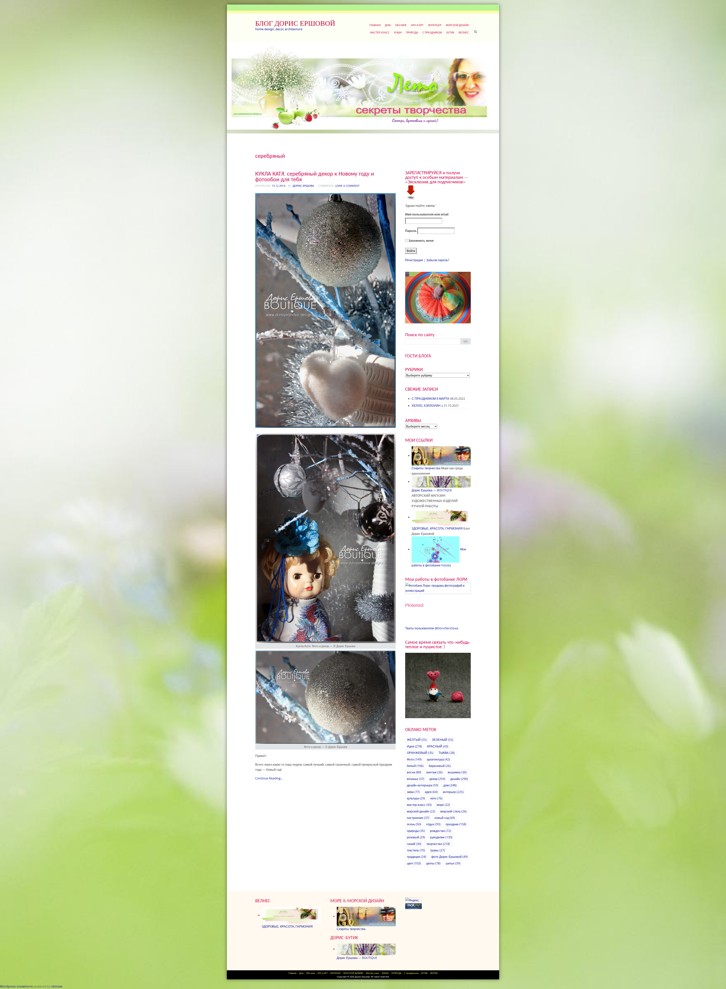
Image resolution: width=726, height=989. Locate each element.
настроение (418, 818)
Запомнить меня (421, 241)
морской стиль (453, 811)
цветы (433, 863)
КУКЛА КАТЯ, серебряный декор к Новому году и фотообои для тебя (314, 176)
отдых (433, 824)
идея (431, 792)
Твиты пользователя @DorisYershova (431, 628)
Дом (388, 25)
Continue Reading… (269, 778)
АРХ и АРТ (417, 25)
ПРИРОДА (412, 32)
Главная (375, 25)
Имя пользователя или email (426, 214)
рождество (440, 831)
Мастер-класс (380, 32)
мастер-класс (419, 805)
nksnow (56, 986)
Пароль (411, 231)
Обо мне (401, 25)
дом (450, 785)
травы (437, 850)
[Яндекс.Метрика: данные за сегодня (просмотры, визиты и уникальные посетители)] (413, 900)
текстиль (416, 850)
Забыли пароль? (437, 260)
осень (414, 824)
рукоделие (441, 837)
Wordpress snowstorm (16, 986)
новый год (444, 818)
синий (414, 844)
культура (416, 798)
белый (415, 766)
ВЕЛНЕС (464, 32)
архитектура (438, 759)
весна (414, 772)
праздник (456, 824)
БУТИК (450, 32)
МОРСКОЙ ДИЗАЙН (457, 25)
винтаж (434, 772)
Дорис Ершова (303, 185)
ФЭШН (398, 32)
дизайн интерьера (422, 785)
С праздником (432, 32)
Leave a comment (347, 185)
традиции (416, 857)
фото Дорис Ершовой (449, 857)
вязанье (415, 779)
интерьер (453, 792)
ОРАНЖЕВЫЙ (420, 753)
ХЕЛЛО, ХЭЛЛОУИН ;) (427, 405)
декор (437, 779)
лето (436, 798)
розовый (416, 837)
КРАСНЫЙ (437, 746)
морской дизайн (421, 811)
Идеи (414, 746)
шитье (453, 863)
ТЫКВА (446, 753)
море (443, 805)
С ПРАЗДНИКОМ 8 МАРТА (430, 399)
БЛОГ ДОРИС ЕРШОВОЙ (295, 23)
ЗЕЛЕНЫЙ (442, 740)
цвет (414, 863)
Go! (465, 341)
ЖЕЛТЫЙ (417, 740)
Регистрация (414, 260)
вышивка (457, 772)
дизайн (459, 779)
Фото (414, 759)
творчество (438, 844)
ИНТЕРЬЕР (434, 25)
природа (416, 831)
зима (413, 792)
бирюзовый (440, 766)
